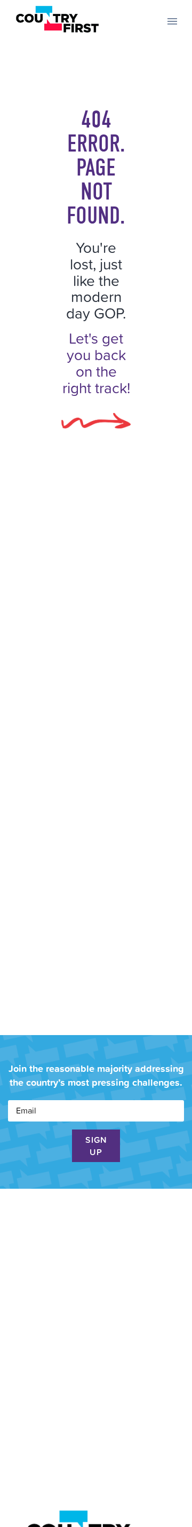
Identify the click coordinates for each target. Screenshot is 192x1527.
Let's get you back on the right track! (96, 362)
